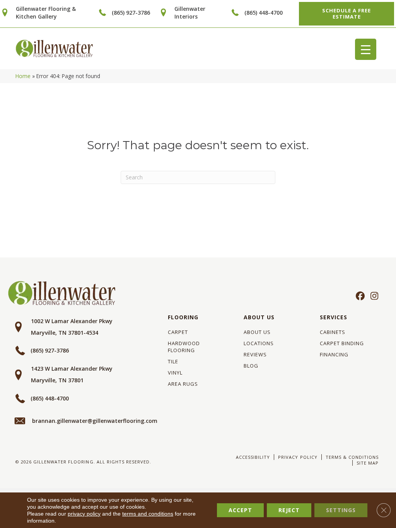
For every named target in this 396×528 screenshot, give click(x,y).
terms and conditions (147, 514)
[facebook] (359, 296)
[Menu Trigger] (365, 49)
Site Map (368, 463)
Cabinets (332, 332)
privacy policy (84, 514)
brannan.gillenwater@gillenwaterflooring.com (94, 420)
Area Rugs (183, 383)
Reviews (255, 354)
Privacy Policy (297, 457)
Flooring (183, 317)
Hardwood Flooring (184, 347)
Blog (251, 365)
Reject (289, 510)
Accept (240, 510)
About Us (259, 317)
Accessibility (253, 457)
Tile (173, 361)
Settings (341, 510)
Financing (334, 354)
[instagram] (372, 296)
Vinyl (175, 372)
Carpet (178, 332)
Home (23, 76)
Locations (259, 343)
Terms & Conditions (352, 457)
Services (333, 317)
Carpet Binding (342, 343)
